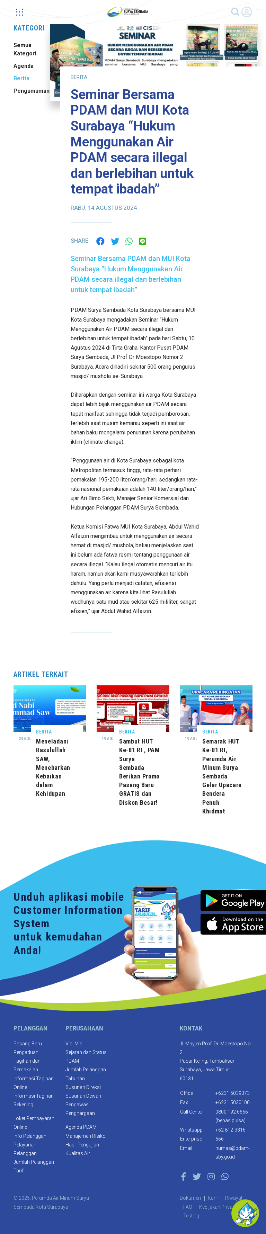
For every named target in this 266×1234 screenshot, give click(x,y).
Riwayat (233, 1198)
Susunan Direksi (83, 1087)
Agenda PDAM (81, 1127)
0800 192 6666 (231, 1112)
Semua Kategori (25, 49)
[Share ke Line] (143, 240)
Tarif (19, 1170)
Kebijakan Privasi (217, 1207)
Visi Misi (74, 1043)
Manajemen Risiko (85, 1136)
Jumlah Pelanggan (34, 1162)
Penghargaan (80, 1113)
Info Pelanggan (30, 1136)
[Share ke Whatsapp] (129, 240)
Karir (213, 1198)
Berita (21, 78)
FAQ (187, 1207)
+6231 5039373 (232, 1093)
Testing (191, 1215)
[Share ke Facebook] (100, 240)
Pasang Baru (28, 1043)
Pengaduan (26, 1052)
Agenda (24, 66)
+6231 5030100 (232, 1102)
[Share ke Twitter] (115, 240)
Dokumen (190, 1198)
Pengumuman (29, 91)
